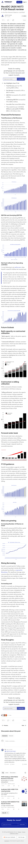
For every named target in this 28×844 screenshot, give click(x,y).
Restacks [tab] (11, 735)
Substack (6, 841)
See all (4, 813)
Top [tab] (3, 772)
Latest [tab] (6, 772)
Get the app (21, 837)
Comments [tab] (4, 735)
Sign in (25, 2)
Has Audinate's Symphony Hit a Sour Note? (9, 793)
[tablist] (7, 735)
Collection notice (14, 833)
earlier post (18, 267)
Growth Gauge (8, 15)
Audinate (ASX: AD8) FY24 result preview (9, 790)
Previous (6, 725)
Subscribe (19, 2)
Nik (5, 749)
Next (23, 725)
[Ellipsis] (26, 749)
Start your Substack (10, 837)
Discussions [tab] (12, 772)
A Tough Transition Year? (7, 805)
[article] (14, 781)
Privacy (19, 832)
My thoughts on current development (7, 781)
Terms (23, 832)
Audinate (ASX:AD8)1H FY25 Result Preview (10, 802)
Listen (24, 16)
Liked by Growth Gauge (10, 751)
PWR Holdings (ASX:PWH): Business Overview (9, 777)
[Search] (25, 772)
